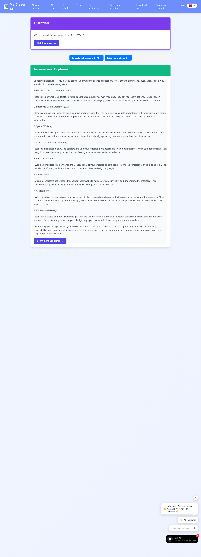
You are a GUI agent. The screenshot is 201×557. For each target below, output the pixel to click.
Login (182, 5)
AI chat (53, 7)
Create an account (161, 7)
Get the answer (45, 43)
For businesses (94, 7)
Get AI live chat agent (117, 58)
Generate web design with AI (85, 58)
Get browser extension (114, 7)
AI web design (35, 7)
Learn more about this (48, 241)
